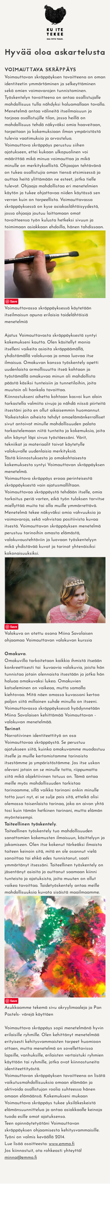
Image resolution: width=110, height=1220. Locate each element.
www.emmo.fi (61, 1144)
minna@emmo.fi (21, 1157)
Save (13, 301)
